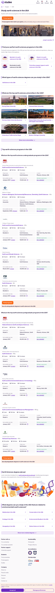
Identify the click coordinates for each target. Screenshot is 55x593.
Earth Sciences (7, 283)
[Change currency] (27, 180)
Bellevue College (6, 192)
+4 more (14, 211)
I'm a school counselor (7, 545)
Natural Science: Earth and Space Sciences (15, 325)
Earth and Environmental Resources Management (17, 410)
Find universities (5, 557)
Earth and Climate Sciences (10, 254)
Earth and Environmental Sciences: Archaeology (17, 381)
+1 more (13, 180)
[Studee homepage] (7, 2)
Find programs (5, 560)
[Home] (2, 6)
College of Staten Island (8, 223)
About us (3, 570)
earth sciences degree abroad (27, 475)
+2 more (13, 296)
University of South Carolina (9, 407)
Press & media (5, 572)
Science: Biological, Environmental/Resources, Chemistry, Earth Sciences (25, 194)
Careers (3, 578)
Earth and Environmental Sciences (13, 167)
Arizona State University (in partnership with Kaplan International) (17, 165)
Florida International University (9, 281)
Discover (3, 575)
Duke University (6, 252)
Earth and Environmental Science (12, 225)
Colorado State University (8, 436)
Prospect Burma (32, 545)
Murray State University (7, 378)
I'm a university (5, 542)
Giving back (31, 542)
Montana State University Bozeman (10, 351)
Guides (3, 563)
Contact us (4, 581)
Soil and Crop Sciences (9, 438)
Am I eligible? (40, 180)
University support (6, 550)
